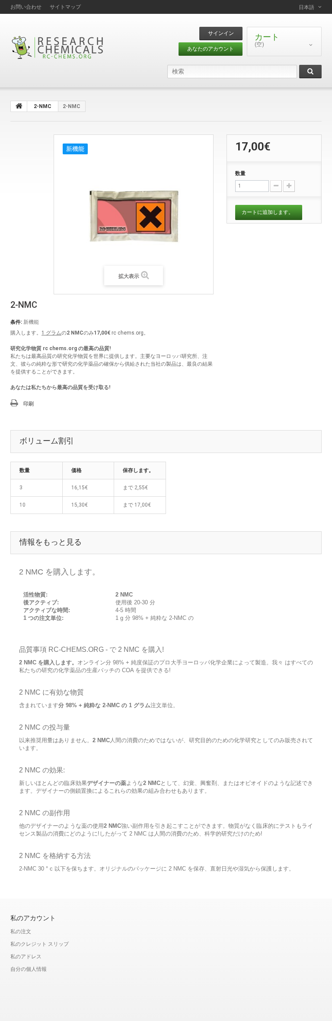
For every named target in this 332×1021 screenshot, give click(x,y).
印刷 (28, 404)
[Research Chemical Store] (57, 47)
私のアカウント (33, 918)
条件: (16, 322)
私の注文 (20, 931)
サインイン (221, 33)
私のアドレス (26, 957)
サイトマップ (65, 7)
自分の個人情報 (28, 969)
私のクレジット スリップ (39, 944)
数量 (240, 173)
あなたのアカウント (210, 49)
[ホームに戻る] (19, 106)
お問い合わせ (26, 7)
